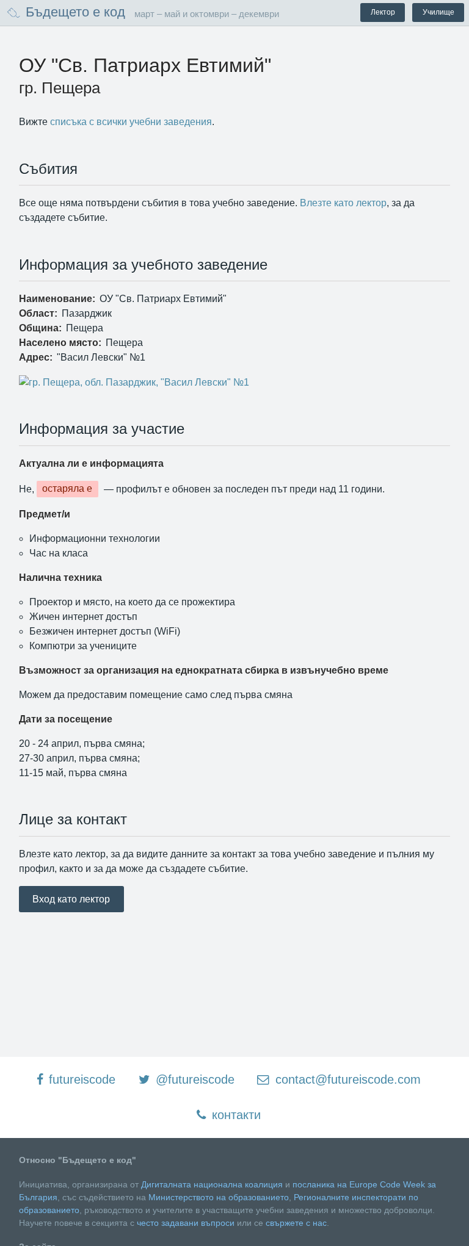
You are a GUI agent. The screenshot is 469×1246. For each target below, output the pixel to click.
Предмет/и (44, 514)
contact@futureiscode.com (346, 1079)
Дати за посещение (65, 719)
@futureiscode (193, 1079)
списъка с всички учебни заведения (131, 122)
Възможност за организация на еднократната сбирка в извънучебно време (203, 670)
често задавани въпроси (185, 1223)
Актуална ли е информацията (91, 463)
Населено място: (60, 342)
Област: (38, 313)
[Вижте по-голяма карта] (235, 382)
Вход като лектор (71, 899)
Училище (438, 12)
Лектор (383, 12)
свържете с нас (296, 1223)
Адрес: (36, 357)
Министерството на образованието (218, 1197)
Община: (40, 328)
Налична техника (60, 577)
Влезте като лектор (343, 203)
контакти (234, 1115)
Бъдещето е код (73, 12)
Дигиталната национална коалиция (212, 1184)
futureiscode (80, 1079)
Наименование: (57, 298)
